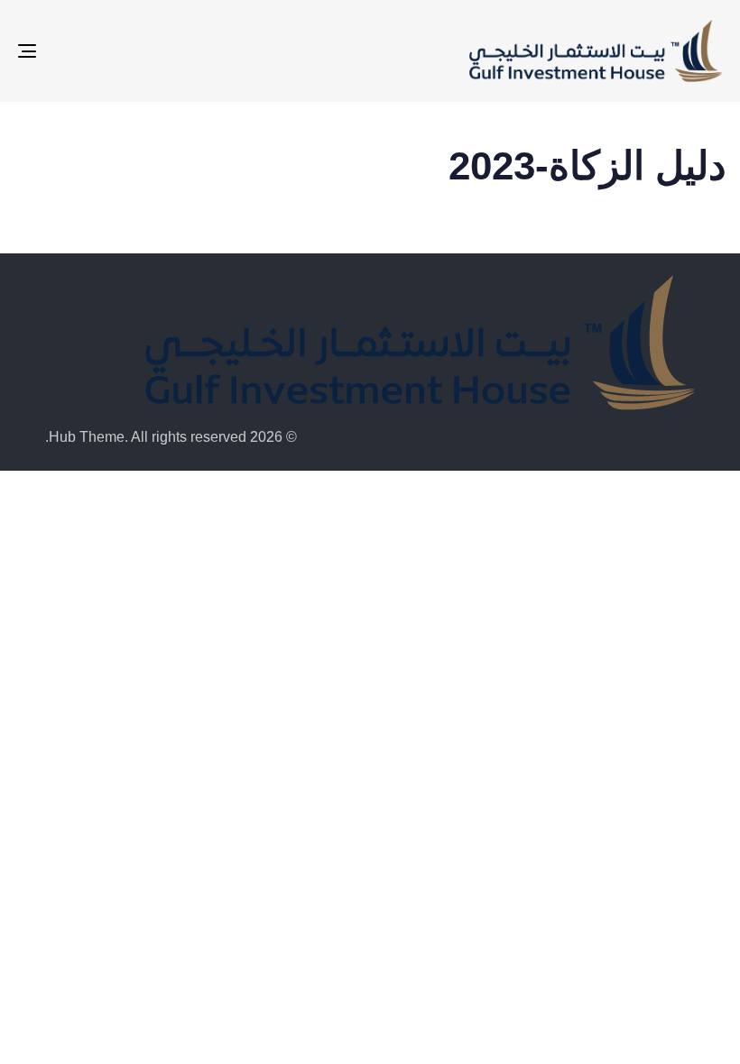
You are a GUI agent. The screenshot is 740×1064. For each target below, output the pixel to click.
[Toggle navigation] (135, 51)
